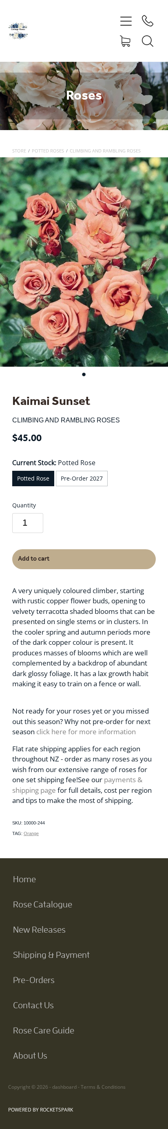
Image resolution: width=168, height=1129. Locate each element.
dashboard (64, 1086)
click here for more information (86, 731)
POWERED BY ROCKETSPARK (40, 1109)
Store (19, 151)
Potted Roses (48, 151)
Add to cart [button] (33, 559)
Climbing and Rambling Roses (105, 151)
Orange (31, 833)
